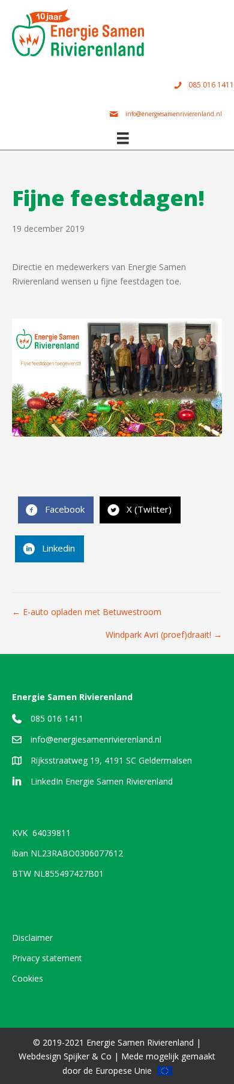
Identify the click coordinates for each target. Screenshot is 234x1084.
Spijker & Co (88, 1056)
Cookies (27, 978)
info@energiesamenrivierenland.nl (96, 739)
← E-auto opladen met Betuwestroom (86, 611)
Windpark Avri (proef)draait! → (164, 634)
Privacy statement (47, 958)
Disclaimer (32, 937)
